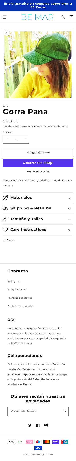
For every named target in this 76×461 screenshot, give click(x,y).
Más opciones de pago (38, 171)
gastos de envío (30, 126)
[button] (5, 17)
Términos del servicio (20, 297)
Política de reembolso (20, 306)
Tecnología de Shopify (44, 454)
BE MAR (32, 454)
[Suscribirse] (64, 411)
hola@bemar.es (16, 289)
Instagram (13, 281)
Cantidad (7, 132)
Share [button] (10, 240)
